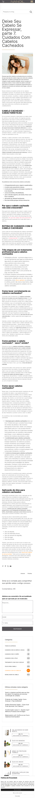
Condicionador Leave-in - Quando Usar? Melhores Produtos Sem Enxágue (17, 710)
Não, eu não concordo (17, 792)
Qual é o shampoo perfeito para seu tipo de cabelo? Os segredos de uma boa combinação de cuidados (17, 694)
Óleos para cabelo (17, 666)
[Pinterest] (5, 566)
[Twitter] (8, 566)
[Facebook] (3, 566)
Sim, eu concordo (17, 789)
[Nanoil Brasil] (17, 1)
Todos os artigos (10, 646)
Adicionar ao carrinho (20, 735)
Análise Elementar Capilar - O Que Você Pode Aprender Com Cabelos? (17, 705)
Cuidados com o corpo (17, 654)
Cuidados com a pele (17, 658)
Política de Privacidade (9, 778)
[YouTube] (10, 566)
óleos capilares (20, 280)
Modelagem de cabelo (17, 674)
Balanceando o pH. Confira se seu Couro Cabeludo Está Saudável (17, 716)
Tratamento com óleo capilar (17, 662)
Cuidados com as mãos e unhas (17, 650)
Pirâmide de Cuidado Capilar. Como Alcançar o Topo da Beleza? (16, 700)
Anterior (23, 573)
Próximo (30, 573)
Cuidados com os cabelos (17, 670)
